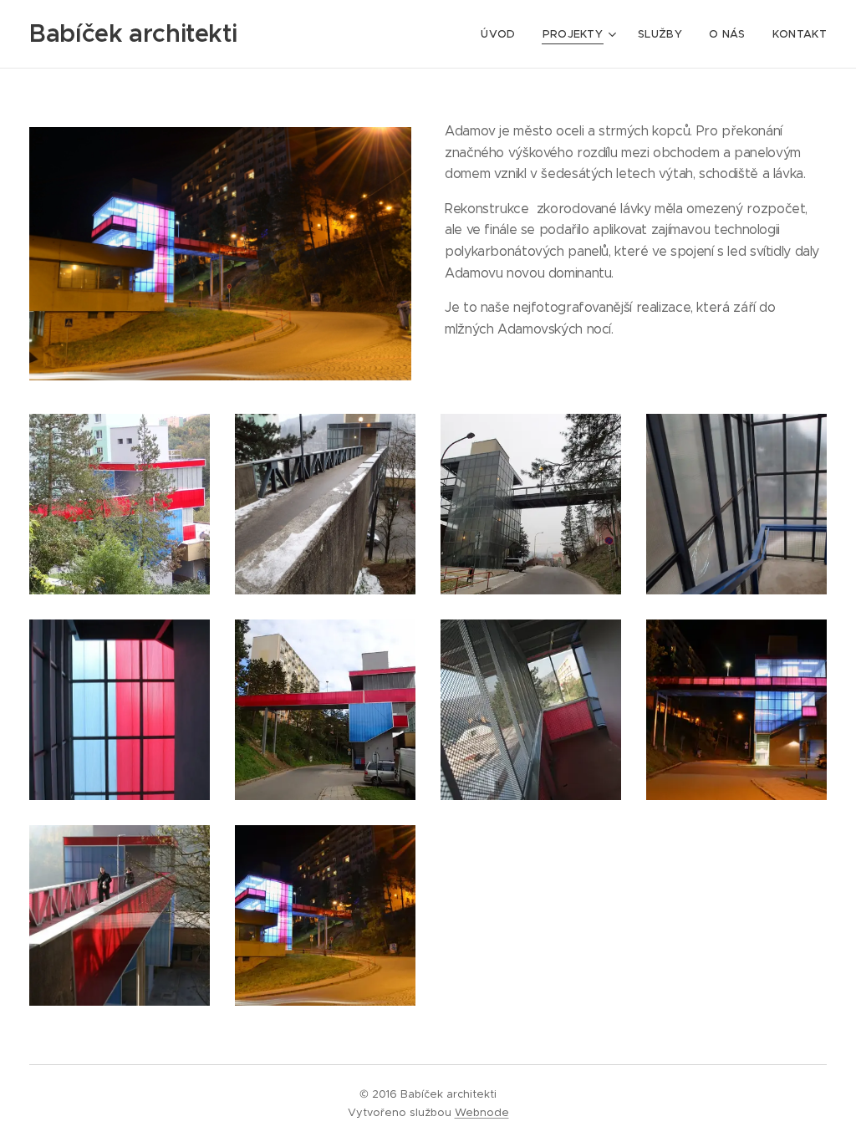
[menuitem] (502, 34)
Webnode (482, 1112)
